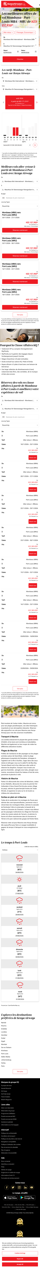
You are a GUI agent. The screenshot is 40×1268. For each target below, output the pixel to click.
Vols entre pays (30, 1204)
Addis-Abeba (5, 1057)
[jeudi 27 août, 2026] (8, 131)
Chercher (20, 59)
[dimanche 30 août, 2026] (17, 131)
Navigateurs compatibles (8, 1141)
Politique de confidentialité (9, 1133)
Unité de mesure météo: (31, 846)
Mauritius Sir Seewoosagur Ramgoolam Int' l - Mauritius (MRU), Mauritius (19, 46)
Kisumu (3, 1026)
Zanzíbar (4, 1035)
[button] (25, 32)
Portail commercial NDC (8, 1116)
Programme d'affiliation (8, 1113)
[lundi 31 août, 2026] (20, 135)
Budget (3, 194)
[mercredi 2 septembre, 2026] (26, 135)
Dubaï (3, 1038)
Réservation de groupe (7, 1110)
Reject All (20, 1259)
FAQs (2, 1167)
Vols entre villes (6, 1207)
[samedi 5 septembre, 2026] (36, 129)
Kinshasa (4, 1050)
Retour (23, 50)
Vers (3, 86)
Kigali (3, 1041)
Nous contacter (5, 1161)
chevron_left (3, 102)
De (4, 37)
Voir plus (20, 1071)
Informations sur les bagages (10, 1125)
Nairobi (3, 1023)
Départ (5, 50)
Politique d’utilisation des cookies (11, 1144)
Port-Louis (4, 1054)
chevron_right (36, 102)
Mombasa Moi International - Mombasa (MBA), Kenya (19, 39)
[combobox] (20, 81)
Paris (3, 1066)
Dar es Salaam (6, 1047)
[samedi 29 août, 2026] (14, 131)
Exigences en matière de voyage (10, 1172)
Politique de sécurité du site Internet (11, 1139)
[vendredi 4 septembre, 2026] (32, 131)
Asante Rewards (6, 1088)
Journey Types (5, 202)
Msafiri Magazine (6, 1099)
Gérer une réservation (7, 1108)
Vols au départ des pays (32, 1207)
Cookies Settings (20, 1253)
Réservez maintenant (20, 230)
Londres (4, 1032)
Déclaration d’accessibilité (9, 1153)
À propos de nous (6, 1085)
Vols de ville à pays (21, 1209)
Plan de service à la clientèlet (9, 1147)
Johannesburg (6, 1060)
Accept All (20, 1264)
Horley (3, 1063)
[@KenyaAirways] (13, 1187)
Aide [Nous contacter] (7, 1164)
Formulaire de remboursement (10, 1178)
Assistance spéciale (7, 1122)
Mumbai (4, 1044)
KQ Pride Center (5, 1094)
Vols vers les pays (8, 1204)
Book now (32, 457)
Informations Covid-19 (7, 1175)
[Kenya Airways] (6, 1187)
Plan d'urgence (5, 1150)
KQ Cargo (4, 1091)
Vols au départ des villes (18, 1207)
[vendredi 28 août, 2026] (11, 131)
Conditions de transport (8, 1136)
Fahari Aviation (5, 1097)
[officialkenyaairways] (19, 1187)
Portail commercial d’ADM (8, 1119)
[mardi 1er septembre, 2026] (23, 132)
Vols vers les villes (19, 1204)
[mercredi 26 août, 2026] (4, 135)
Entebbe (4, 1029)
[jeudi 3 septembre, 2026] (29, 131)
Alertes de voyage (6, 1169)
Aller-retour (7, 32)
